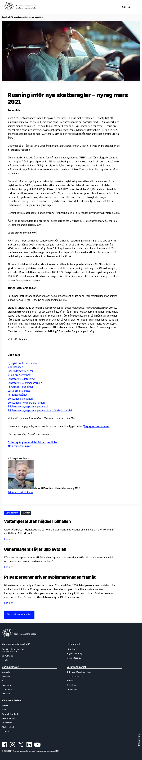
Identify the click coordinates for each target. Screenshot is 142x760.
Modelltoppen (15, 367)
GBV (4, 710)
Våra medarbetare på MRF (16, 644)
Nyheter (26, 512)
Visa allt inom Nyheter (19, 614)
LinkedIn (6, 672)
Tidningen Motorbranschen (79, 672)
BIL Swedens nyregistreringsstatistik (28, 406)
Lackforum (7, 723)
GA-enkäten (72, 689)
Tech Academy (8, 718)
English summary (74, 654)
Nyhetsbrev (7, 689)
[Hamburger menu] (136, 7)
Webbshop (71, 685)
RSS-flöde (6, 694)
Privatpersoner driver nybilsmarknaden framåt (50, 577)
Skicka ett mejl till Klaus (20, 492)
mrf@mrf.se (7, 660)
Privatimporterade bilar (20, 387)
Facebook (6, 676)
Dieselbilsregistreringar (20, 371)
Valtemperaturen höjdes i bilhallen (37, 521)
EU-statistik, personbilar (21, 399)
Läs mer (8, 539)
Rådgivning (139, 740)
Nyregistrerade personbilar (22, 363)
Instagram (6, 685)
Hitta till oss (72, 649)
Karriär (70, 681)
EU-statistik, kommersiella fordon (26, 403)
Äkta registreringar (19, 446)
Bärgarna (6, 731)
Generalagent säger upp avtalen (35, 549)
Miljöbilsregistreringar (19, 375)
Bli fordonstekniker (75, 676)
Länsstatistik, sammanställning (25, 383)
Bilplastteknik (8, 727)
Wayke (5, 705)
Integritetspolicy (74, 658)
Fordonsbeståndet (18, 395)
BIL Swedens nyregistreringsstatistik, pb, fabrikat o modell (40, 410)
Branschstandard (10, 714)
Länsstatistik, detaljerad (21, 379)
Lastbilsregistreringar (19, 391)
